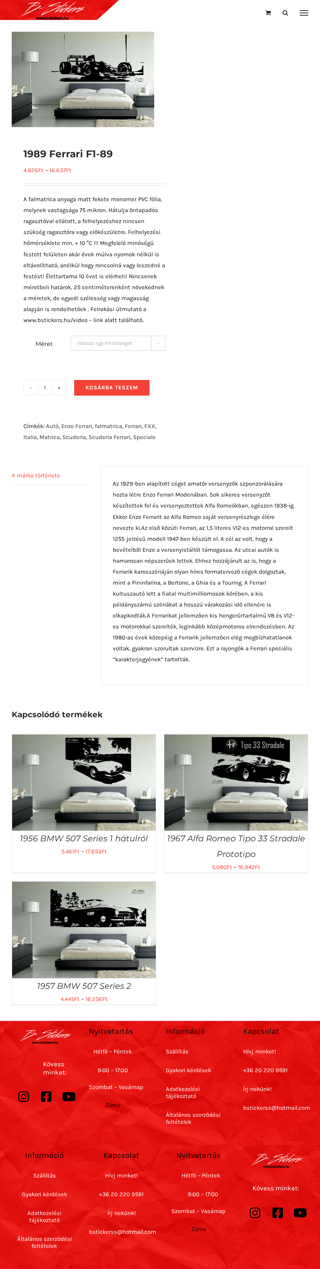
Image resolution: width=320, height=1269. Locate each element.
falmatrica (108, 426)
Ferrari (133, 426)
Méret (44, 343)
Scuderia (74, 437)
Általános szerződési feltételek (44, 1242)
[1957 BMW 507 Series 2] (84, 887)
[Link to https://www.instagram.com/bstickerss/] (24, 1097)
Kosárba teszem (111, 387)
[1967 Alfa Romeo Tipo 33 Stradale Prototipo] (236, 739)
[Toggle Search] (285, 13)
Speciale (144, 437)
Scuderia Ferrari (109, 437)
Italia (30, 437)
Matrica (49, 437)
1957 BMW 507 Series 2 (84, 986)
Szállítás (177, 1051)
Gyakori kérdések (188, 1070)
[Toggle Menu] (304, 13)
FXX (149, 426)
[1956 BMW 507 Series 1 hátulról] (84, 739)
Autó (52, 426)
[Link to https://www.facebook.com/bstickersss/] (46, 1097)
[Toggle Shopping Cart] (268, 13)
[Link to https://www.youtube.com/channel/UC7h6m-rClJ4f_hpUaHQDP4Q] (69, 1097)
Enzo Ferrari (76, 426)
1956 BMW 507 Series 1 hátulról (84, 838)
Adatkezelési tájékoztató (183, 1092)
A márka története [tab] (36, 475)
